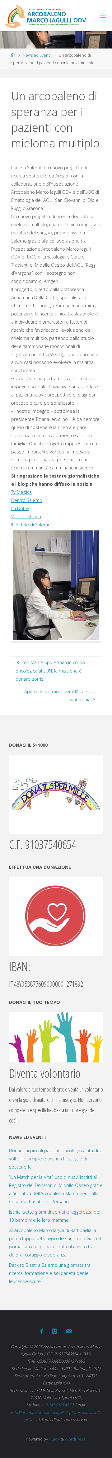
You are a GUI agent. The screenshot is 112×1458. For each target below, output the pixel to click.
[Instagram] (54, 1331)
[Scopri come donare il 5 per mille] (56, 794)
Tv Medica (21, 492)
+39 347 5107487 (56, 1405)
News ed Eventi (37, 55)
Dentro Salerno (26, 500)
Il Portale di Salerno (31, 525)
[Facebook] (41, 1331)
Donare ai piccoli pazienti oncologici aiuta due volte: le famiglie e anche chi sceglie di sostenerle (55, 1159)
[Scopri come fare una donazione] (56, 915)
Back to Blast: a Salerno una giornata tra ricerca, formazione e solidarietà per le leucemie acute (50, 1273)
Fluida (54, 1439)
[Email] (69, 1331)
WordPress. (75, 1439)
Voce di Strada (26, 516)
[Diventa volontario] (56, 1037)
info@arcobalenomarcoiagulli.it (39, 1412)
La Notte (20, 508)
